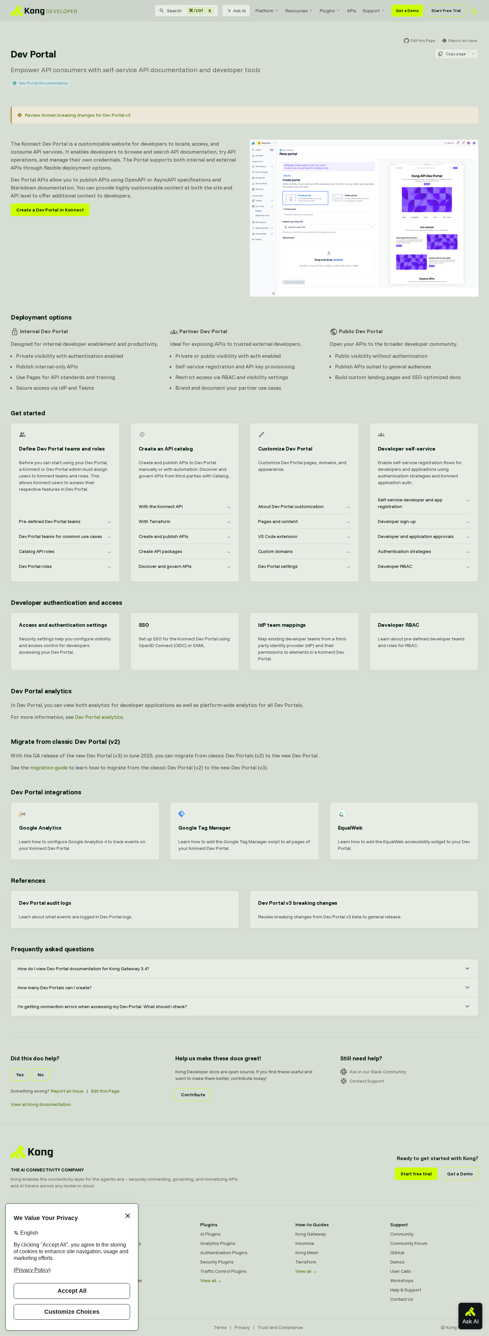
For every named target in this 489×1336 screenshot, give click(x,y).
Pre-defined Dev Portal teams (65, 521)
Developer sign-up (424, 521)
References (28, 880)
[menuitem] (267, 10)
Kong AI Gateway (123, 1243)
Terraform (305, 1262)
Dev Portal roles (65, 566)
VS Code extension (304, 536)
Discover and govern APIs (185, 566)
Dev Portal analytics (41, 691)
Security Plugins (217, 1262)
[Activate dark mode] (474, 11)
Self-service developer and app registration (424, 503)
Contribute (193, 1095)
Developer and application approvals (424, 536)
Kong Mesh (116, 1253)
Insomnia (114, 1262)
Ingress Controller (123, 1280)
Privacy (242, 1327)
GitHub (397, 1253)
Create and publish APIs (185, 536)
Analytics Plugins (218, 1243)
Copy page (456, 53)
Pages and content (304, 521)
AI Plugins (210, 1234)
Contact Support (367, 1081)
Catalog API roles (65, 551)
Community (401, 1234)
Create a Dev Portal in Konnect (50, 210)
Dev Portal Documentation (43, 82)
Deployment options (41, 317)
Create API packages (185, 551)
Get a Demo (407, 10)
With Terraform (185, 521)
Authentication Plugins (223, 1253)
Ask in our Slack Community (378, 1072)
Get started (28, 413)
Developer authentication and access (66, 602)
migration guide (49, 767)
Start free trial (416, 1174)
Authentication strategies (424, 551)
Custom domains (304, 551)
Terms (220, 1327)
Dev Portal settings (304, 566)
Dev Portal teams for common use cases (65, 536)
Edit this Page (105, 1091)
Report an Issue (67, 1091)
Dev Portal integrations (46, 792)
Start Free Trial (446, 10)
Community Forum (408, 1243)
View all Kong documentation (41, 1104)
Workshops (401, 1280)
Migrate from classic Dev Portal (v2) (65, 741)
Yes (20, 1075)
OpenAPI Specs (121, 1271)
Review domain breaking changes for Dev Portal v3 (77, 115)
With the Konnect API (185, 506)
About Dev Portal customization (304, 506)
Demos (397, 1262)
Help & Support (405, 1290)
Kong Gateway (120, 1234)
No (41, 1075)
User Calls (400, 1271)
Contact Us (401, 1299)
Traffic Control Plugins (223, 1271)
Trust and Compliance (280, 1327)
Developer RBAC (424, 566)
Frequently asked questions (52, 949)
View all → (211, 1280)
